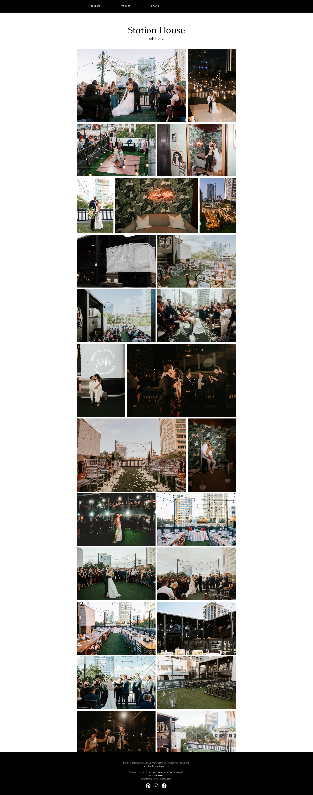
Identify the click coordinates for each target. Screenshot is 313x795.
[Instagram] (156, 786)
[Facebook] (164, 786)
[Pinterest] (148, 786)
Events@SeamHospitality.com (156, 778)
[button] (126, 5)
